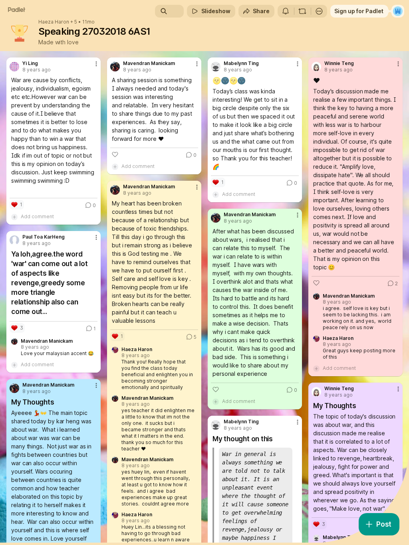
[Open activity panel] (286, 11)
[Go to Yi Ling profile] (14, 66)
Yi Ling (30, 63)
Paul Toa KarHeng (43, 237)
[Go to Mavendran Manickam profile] (115, 66)
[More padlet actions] (319, 11)
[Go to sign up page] (397, 11)
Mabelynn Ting (241, 63)
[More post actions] (91, 67)
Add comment (37, 216)
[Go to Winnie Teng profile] (316, 66)
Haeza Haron (53, 22)
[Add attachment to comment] (14, 217)
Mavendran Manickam (149, 63)
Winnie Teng (339, 63)
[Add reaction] (115, 154)
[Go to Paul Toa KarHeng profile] (14, 240)
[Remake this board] (302, 11)
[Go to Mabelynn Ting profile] (215, 66)
